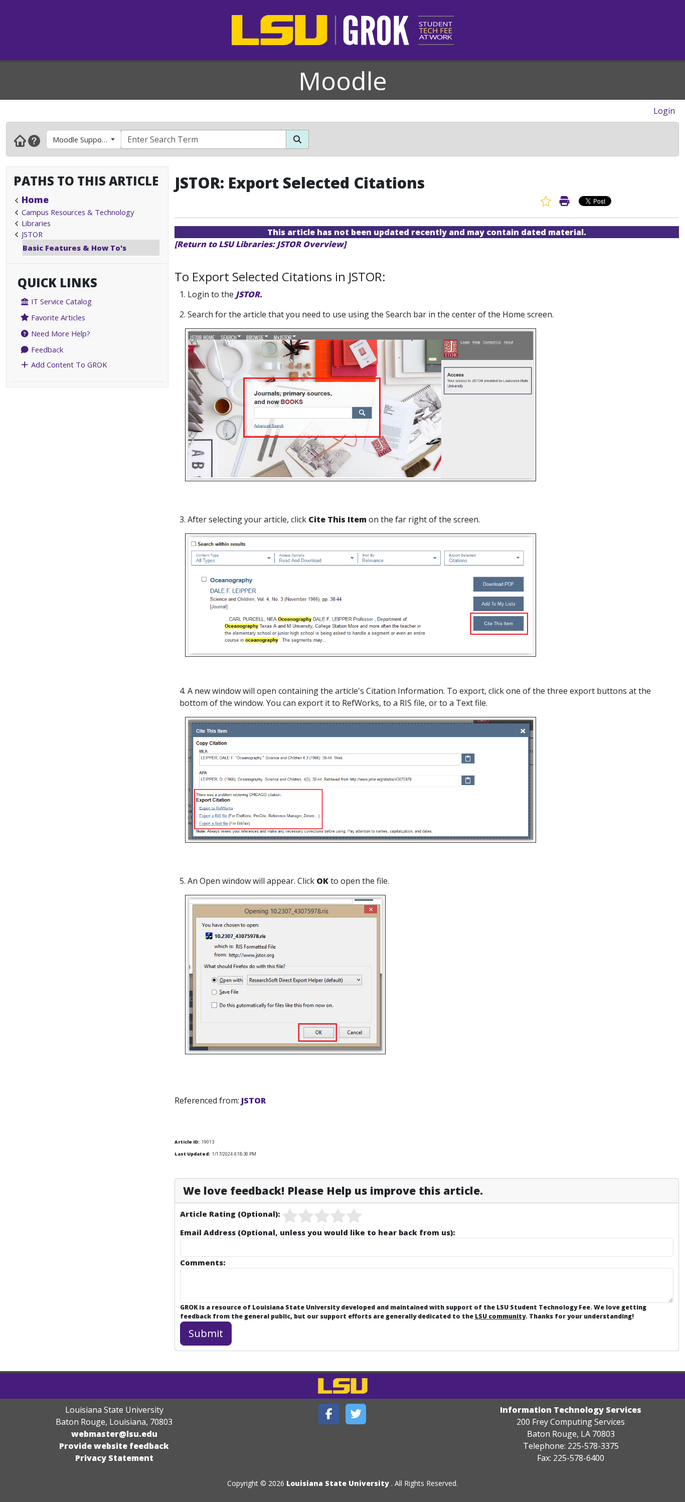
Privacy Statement (114, 1457)
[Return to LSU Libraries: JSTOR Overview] (260, 244)
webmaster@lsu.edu (114, 1433)
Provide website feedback (114, 1445)
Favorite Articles (57, 317)
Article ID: (187, 1142)
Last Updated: (192, 1154)
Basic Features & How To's (74, 248)
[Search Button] (297, 139)
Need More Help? (59, 333)
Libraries (36, 223)
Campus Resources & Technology (78, 212)
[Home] (20, 140)
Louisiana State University (337, 1483)
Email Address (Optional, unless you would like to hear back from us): (317, 1232)
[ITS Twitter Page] (356, 1414)
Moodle (342, 81)
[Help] (34, 140)
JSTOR (32, 234)
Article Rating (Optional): (230, 1214)
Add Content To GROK (68, 364)
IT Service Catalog (60, 301)
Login (664, 110)
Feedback (46, 349)
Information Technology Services (570, 1409)
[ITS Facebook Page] (328, 1414)
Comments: (202, 1262)
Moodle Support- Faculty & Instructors (87, 139)
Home (35, 200)
